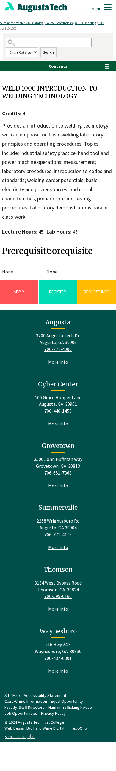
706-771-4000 (58, 349)
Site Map (12, 695)
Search (48, 52)
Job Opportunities (20, 713)
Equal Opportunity (67, 701)
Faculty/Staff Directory (24, 707)
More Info (58, 362)
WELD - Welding (85, 23)
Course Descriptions (59, 23)
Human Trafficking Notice (70, 707)
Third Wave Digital (48, 728)
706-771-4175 (58, 534)
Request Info (96, 291)
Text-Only (79, 728)
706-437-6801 (58, 658)
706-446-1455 (58, 411)
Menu (97, 9)
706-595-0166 (58, 596)
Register (57, 291)
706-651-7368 (58, 473)
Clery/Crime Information (25, 701)
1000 (101, 23)
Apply (19, 291)
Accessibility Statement (45, 695)
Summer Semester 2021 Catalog (21, 23)
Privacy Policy (53, 713)
